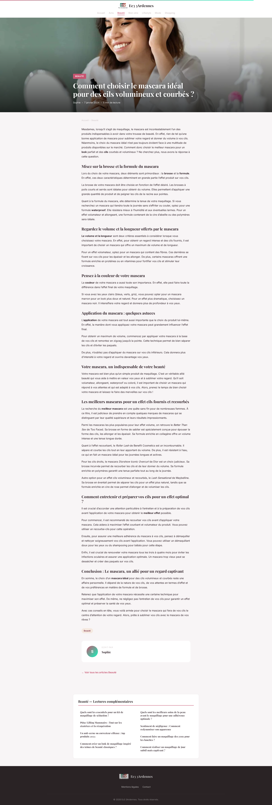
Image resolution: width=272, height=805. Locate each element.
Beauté (121, 12)
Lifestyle (146, 12)
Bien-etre (133, 12)
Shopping (170, 12)
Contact (146, 786)
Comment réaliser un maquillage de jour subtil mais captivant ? (162, 748)
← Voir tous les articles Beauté (99, 672)
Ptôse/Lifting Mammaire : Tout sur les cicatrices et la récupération (101, 724)
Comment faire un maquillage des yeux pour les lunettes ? (165, 738)
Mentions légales (130, 786)
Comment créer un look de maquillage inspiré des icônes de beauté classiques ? (105, 745)
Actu (111, 12)
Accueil (101, 12)
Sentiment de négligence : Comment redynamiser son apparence (160, 727)
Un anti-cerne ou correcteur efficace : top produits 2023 (102, 735)
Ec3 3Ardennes (141, 5)
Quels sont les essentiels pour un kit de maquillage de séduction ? (101, 714)
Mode (158, 12)
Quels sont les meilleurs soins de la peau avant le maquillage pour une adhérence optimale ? (162, 716)
